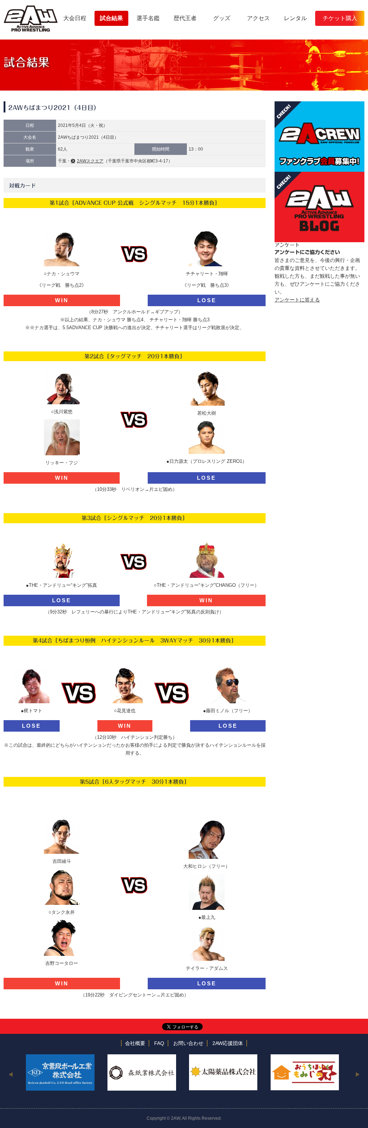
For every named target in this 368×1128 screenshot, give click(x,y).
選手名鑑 (148, 18)
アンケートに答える (297, 300)
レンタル (295, 18)
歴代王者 (185, 18)
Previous (10, 1074)
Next (357, 1074)
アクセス (258, 18)
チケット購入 (340, 18)
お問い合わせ (188, 1043)
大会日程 (74, 18)
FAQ (159, 1043)
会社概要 (135, 1043)
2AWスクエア (90, 161)
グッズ (221, 18)
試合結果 (111, 18)
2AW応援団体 (227, 1043)
